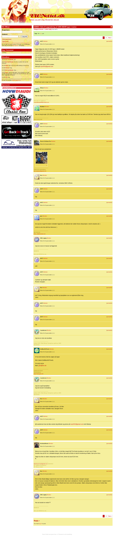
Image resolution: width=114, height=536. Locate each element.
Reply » (37, 521)
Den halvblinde (9, 59)
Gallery (38, 20)
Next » (110, 37)
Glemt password (6, 39)
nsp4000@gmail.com (46, 66)
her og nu (15, 45)
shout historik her (16, 80)
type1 (6, 72)
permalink (109, 41)
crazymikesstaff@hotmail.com (41, 102)
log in (40, 523)
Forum (31, 20)
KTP (6, 77)
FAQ (43, 20)
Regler (56, 20)
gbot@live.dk (42, 365)
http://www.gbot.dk (38, 373)
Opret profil (5, 41)
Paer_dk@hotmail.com (39, 233)
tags (41, 33)
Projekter (49, 20)
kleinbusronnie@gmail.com (41, 463)
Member (45, 41)
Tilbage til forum (38, 29)
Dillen (6, 65)
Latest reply (48, 29)
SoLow (7, 67)
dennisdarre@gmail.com (40, 171)
